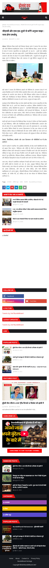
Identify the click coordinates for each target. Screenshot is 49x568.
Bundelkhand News (13, 25)
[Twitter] (36, 296)
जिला (6, 509)
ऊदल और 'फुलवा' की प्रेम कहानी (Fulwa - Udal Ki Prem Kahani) (29, 368)
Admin (6, 39)
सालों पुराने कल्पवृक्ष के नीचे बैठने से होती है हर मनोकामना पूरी (28, 357)
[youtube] (36, 301)
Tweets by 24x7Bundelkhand (12, 313)
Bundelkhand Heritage (25, 561)
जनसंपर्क (9, 182)
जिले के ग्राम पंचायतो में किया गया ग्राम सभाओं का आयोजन (28, 219)
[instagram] (13, 301)
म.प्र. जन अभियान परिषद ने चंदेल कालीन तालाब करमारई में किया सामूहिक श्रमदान (30, 210)
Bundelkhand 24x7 (30, 565)
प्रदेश (21, 182)
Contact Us (25, 558)
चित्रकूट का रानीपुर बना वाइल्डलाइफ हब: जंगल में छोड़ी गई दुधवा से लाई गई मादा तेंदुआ (29, 477)
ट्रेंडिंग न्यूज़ (15, 182)
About (17, 558)
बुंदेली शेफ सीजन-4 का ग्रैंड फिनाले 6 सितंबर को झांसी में (28, 347)
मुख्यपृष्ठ (4, 25)
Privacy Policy (35, 558)
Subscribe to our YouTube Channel (25, 451)
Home (11, 558)
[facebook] (13, 296)
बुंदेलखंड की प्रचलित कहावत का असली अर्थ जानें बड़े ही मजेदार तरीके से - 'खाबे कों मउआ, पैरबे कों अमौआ (29, 547)
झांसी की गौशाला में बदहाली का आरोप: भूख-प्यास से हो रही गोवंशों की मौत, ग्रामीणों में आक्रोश (29, 486)
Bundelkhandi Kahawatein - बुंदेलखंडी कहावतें (28, 527)
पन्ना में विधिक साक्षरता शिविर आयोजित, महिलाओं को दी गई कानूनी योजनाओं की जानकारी (28, 201)
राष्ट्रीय (26, 182)
